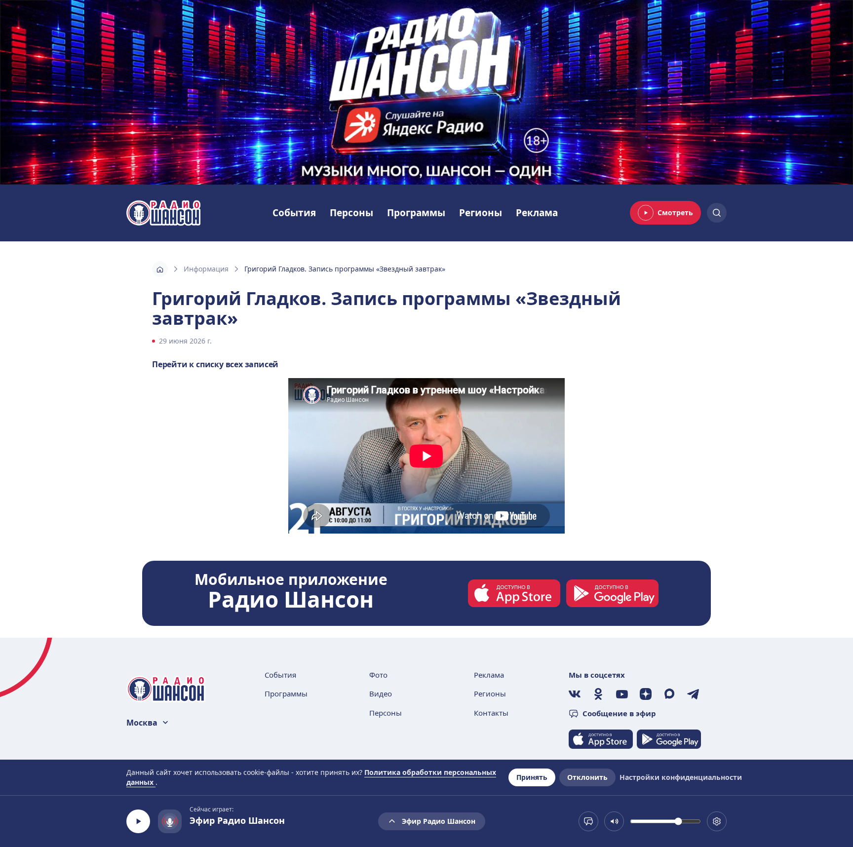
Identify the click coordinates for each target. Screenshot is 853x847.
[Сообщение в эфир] (588, 821)
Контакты (491, 713)
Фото (378, 675)
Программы (416, 212)
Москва (141, 722)
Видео (380, 693)
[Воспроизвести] (138, 821)
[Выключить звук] (614, 821)
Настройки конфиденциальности (681, 777)
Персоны (351, 212)
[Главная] (160, 269)
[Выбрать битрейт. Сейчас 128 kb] (717, 821)
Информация (206, 268)
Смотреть (675, 212)
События (294, 212)
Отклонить (587, 777)
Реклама (537, 212)
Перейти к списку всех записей (215, 364)
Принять (531, 777)
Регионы (480, 212)
